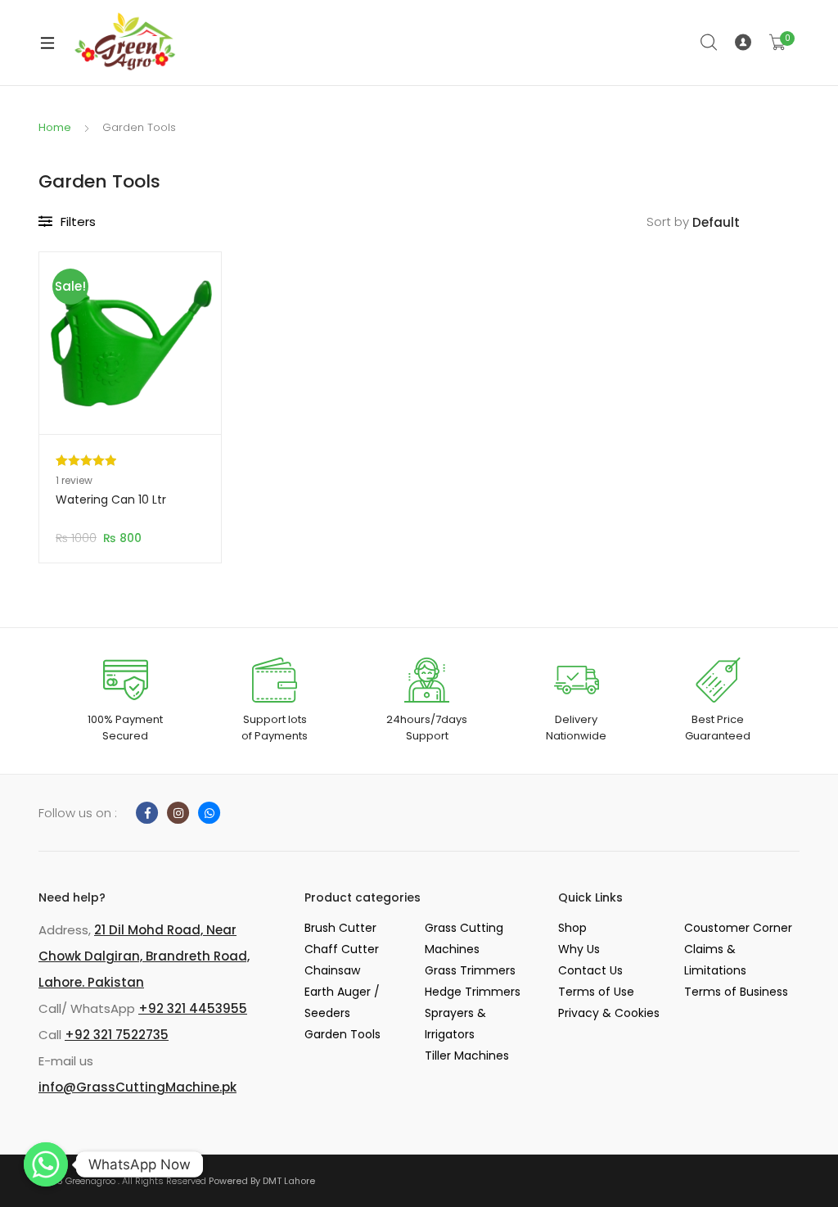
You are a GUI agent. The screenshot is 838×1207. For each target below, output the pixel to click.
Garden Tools (342, 1034)
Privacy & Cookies (609, 1013)
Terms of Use (596, 991)
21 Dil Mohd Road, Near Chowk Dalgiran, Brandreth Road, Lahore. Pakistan (144, 956)
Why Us (579, 949)
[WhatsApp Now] (46, 1164)
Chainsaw (332, 970)
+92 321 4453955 (192, 1008)
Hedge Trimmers (472, 991)
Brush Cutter (340, 928)
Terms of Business (736, 991)
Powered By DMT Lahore (262, 1180)
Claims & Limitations (715, 960)
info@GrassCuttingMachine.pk (137, 1087)
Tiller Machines (467, 1055)
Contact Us (590, 970)
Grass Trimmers (470, 970)
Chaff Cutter (341, 949)
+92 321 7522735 (117, 1034)
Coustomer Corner (738, 928)
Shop (572, 928)
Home (54, 127)
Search (710, 42)
